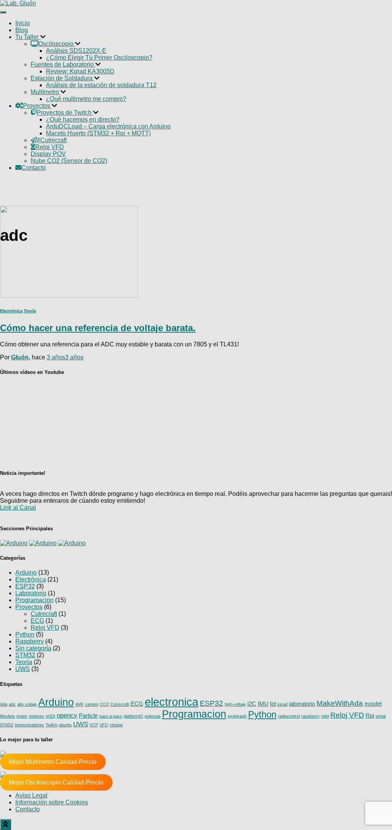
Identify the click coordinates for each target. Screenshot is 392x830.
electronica (171, 701)
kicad (282, 704)
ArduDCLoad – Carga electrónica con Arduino (108, 126)
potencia (152, 716)
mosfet (373, 704)
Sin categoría (33, 648)
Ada (3, 704)
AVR (79, 704)
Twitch (51, 725)
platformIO (133, 716)
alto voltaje (27, 704)
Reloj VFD (45, 627)
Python (24, 634)
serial (380, 716)
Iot (273, 704)
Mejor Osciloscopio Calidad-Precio (56, 782)
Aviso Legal (31, 795)
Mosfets (7, 716)
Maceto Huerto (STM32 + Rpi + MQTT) (98, 133)
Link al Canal (18, 507)
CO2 (104, 704)
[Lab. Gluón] (18, 3)
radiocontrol (289, 716)
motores (36, 716)
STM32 (25, 655)
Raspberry (29, 641)
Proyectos (28, 607)
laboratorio (302, 704)
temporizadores (29, 725)
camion (91, 704)
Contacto (27, 809)
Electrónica (11, 311)
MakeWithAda (340, 703)
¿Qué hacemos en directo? (82, 119)
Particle (88, 716)
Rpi (370, 716)
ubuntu (65, 725)
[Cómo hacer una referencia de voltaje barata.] (69, 295)
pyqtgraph (237, 716)
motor (21, 716)
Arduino (26, 572)
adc (12, 704)
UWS (22, 669)
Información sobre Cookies (51, 802)
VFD (104, 725)
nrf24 (50, 716)
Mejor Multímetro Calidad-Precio (52, 762)
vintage (116, 725)
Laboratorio (30, 593)
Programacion (34, 600)
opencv (67, 715)
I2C (251, 704)
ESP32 (25, 586)
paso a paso (110, 716)
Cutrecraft (44, 614)
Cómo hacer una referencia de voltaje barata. (98, 328)
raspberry (310, 716)
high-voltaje (235, 704)
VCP (94, 725)
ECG (37, 620)
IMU (263, 704)
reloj (325, 716)
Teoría (30, 311)
